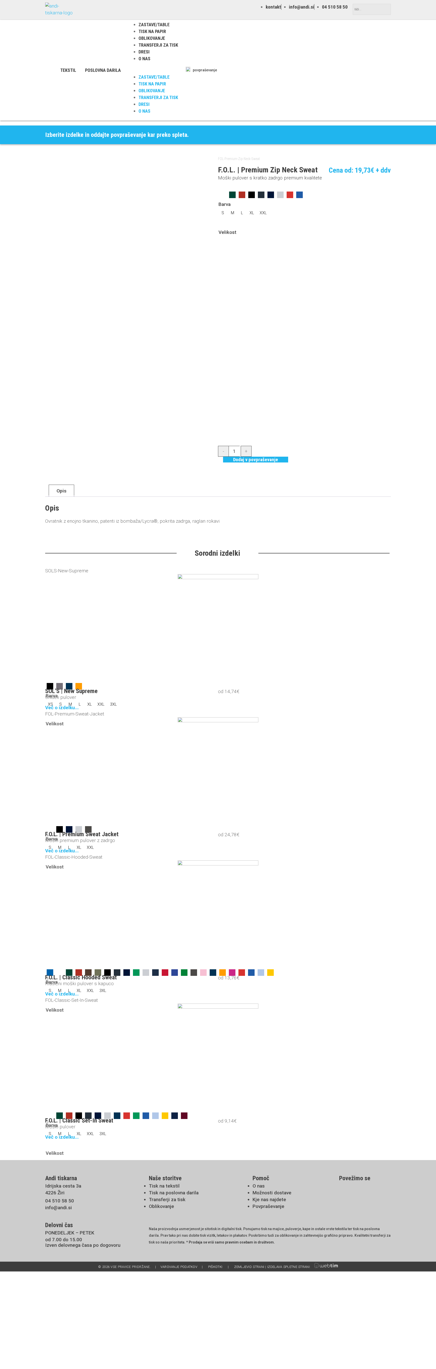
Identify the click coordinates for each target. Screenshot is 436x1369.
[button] (153, 70)
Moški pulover (60, 1127)
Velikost (227, 232)
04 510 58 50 (59, 1201)
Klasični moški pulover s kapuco (79, 983)
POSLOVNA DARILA (103, 70)
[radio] (223, 195)
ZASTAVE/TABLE (154, 24)
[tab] (61, 491)
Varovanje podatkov (178, 1267)
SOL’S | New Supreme (71, 691)
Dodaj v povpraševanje (255, 459)
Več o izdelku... (62, 707)
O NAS (144, 58)
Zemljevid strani (249, 1267)
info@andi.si (58, 1207)
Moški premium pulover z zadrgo (80, 840)
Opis (61, 491)
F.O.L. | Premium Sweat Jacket (82, 834)
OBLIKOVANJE (152, 38)
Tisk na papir (152, 31)
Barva (225, 204)
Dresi (144, 51)
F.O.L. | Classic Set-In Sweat (79, 1120)
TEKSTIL (68, 70)
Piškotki (215, 1267)
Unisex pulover (60, 697)
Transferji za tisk (158, 45)
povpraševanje (205, 70)
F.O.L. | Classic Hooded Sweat (81, 977)
